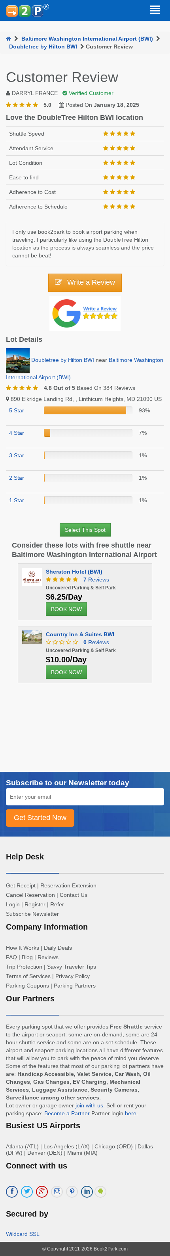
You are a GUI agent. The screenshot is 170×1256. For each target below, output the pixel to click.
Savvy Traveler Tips (71, 966)
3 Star (16, 455)
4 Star (16, 433)
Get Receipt (21, 885)
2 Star (16, 478)
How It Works (22, 948)
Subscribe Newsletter (32, 914)
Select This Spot (85, 530)
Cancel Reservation (30, 895)
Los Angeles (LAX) (66, 1146)
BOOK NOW (66, 609)
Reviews (96, 579)
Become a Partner (67, 1113)
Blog (27, 957)
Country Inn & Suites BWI (80, 634)
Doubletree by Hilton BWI (43, 46)
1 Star (16, 500)
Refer (57, 904)
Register (35, 904)
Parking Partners (75, 985)
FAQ (11, 957)
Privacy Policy (72, 976)
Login (13, 904)
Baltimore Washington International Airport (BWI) (87, 38)
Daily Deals (58, 948)
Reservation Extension (68, 885)
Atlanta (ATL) (22, 1146)
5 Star (16, 410)
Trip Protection (24, 966)
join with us (89, 1105)
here (130, 1113)
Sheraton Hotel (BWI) (74, 571)
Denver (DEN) (44, 1153)
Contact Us (73, 895)
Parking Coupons (27, 985)
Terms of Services (28, 976)
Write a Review (90, 282)
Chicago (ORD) (113, 1146)
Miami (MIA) (82, 1153)
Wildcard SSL (23, 1234)
